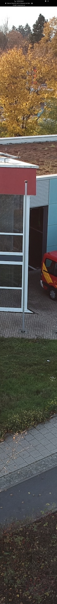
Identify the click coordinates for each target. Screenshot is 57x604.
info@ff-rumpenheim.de (19, 5)
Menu (28, 9)
